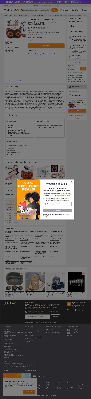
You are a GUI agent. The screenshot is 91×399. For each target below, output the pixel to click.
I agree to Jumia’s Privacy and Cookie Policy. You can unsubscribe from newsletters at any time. (58, 199)
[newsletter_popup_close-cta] (72, 182)
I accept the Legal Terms (63, 195)
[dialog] (45, 199)
